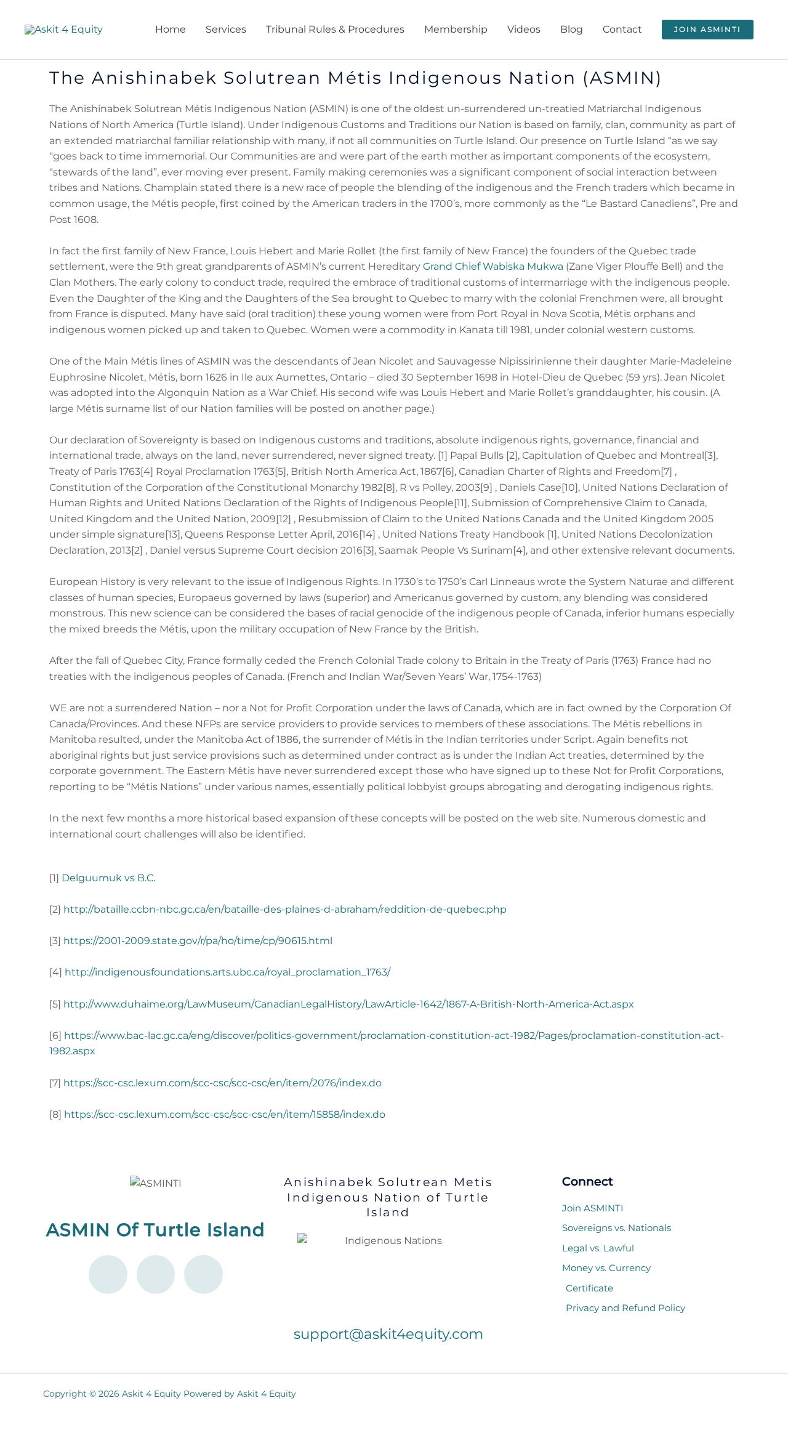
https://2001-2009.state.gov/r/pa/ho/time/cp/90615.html (197, 941)
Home (170, 29)
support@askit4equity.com (388, 1334)
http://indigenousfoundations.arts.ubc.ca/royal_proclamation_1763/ (227, 972)
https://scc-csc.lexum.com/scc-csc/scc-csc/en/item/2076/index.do (222, 1083)
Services (226, 29)
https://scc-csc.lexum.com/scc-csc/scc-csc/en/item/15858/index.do (224, 1114)
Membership (456, 29)
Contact (622, 29)
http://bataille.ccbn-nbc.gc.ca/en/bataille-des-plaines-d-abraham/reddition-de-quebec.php (285, 909)
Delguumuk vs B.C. (108, 878)
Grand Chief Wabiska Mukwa (493, 266)
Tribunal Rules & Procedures (335, 29)
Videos (524, 29)
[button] (708, 29)
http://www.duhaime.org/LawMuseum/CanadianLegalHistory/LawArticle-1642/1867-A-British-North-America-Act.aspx (348, 1004)
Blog (571, 29)
